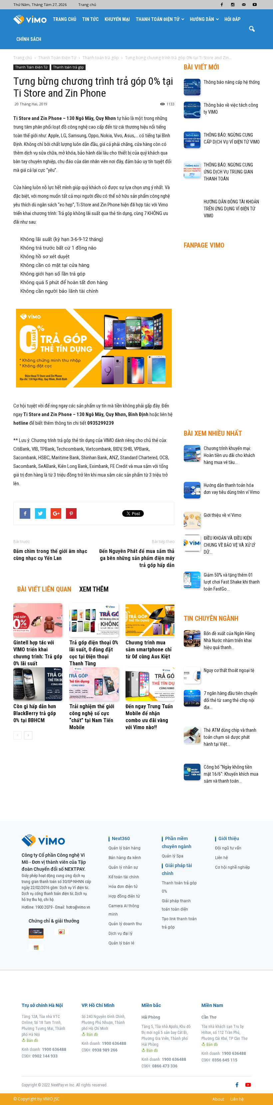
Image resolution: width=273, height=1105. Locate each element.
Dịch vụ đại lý (121, 933)
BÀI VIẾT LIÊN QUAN (44, 589)
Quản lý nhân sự (123, 867)
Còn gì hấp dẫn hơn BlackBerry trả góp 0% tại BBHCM (34, 713)
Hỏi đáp (232, 19)
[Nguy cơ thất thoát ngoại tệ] (192, 675)
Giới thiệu (228, 838)
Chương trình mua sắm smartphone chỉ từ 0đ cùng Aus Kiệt (148, 649)
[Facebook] (222, 5)
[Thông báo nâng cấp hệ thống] (192, 87)
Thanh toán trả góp (68, 67)
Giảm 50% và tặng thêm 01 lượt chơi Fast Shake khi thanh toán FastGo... (232, 582)
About (218, 1099)
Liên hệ (221, 857)
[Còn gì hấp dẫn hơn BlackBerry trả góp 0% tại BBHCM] (37, 684)
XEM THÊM (94, 589)
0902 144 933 (45, 1056)
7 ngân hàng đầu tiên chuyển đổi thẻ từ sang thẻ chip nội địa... (230, 700)
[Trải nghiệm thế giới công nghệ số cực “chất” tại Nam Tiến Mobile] (93, 684)
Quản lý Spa (172, 856)
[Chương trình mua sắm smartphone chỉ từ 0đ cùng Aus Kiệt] (150, 620)
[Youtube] (255, 5)
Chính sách (28, 39)
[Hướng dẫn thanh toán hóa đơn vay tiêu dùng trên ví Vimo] (192, 490)
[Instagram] (233, 5)
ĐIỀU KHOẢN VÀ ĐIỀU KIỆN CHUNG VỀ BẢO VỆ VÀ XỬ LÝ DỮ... (229, 545)
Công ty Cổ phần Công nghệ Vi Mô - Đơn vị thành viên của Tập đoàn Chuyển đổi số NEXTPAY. (54, 862)
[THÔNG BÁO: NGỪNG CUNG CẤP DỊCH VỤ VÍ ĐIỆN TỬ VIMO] (192, 140)
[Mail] (244, 5)
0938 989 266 (105, 1050)
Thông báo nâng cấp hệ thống (232, 82)
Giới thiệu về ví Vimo (222, 515)
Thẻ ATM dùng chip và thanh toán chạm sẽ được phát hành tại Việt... (230, 737)
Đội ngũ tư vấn (228, 848)
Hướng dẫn (202, 19)
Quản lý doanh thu (125, 924)
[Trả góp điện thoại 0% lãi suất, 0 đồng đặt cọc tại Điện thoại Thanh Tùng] (93, 620)
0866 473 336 (164, 1066)
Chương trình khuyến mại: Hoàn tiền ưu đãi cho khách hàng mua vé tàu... (229, 455)
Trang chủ (87, 4)
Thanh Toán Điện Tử (157, 19)
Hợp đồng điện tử (124, 896)
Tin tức (90, 19)
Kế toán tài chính (124, 877)
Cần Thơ (208, 1017)
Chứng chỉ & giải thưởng (54, 921)
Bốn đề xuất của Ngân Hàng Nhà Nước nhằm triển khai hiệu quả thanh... (229, 640)
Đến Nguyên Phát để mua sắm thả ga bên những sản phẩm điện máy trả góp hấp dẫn (136, 558)
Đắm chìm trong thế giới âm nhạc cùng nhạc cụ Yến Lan (50, 554)
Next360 (121, 838)
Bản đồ (32, 1040)
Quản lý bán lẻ (121, 943)
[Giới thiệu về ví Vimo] (192, 520)
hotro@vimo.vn (78, 907)
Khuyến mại (117, 19)
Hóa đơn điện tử (123, 886)
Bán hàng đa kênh (125, 857)
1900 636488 (54, 1049)
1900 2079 (43, 907)
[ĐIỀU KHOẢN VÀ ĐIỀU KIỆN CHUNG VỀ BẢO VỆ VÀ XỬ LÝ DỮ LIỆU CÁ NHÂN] (192, 543)
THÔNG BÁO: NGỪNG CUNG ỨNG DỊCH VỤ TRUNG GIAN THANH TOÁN (228, 171)
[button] (252, 29)
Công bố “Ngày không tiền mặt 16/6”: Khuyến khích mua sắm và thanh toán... (231, 774)
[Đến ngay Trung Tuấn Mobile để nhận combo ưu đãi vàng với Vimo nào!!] (150, 684)
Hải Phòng (150, 1017)
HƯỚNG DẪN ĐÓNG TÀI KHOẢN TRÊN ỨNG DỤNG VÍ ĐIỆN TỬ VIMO (231, 208)
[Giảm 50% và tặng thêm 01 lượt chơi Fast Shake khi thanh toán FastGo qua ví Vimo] (192, 580)
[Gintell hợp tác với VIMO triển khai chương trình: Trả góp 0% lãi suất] (37, 620)
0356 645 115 (224, 1060)
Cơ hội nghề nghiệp (232, 867)
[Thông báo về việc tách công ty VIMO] (192, 110)
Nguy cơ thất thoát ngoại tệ (229, 670)
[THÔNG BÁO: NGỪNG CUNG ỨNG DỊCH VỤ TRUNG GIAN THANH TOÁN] (192, 170)
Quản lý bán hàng (124, 848)
